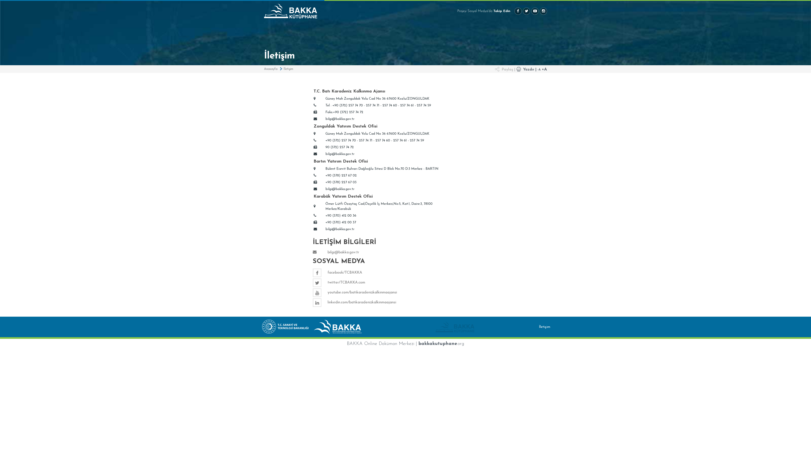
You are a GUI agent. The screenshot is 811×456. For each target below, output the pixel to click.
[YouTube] (535, 11)
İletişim (288, 69)
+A (544, 69)
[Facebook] (518, 11)
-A (539, 69)
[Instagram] (543, 11)
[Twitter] (526, 11)
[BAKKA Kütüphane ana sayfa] (346, 11)
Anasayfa (271, 69)
